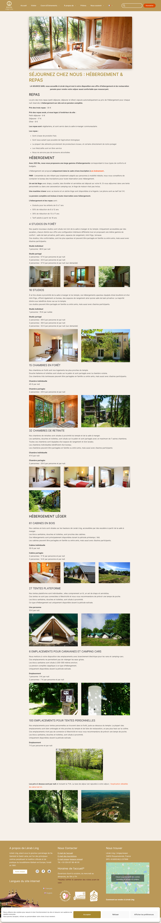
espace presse (76, 859)
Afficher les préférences (144, 914)
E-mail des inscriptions (67, 856)
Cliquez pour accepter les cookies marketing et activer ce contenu (128, 878)
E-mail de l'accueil (65, 853)
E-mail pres (63, 859)
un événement (97, 171)
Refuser (115, 914)
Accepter (87, 914)
